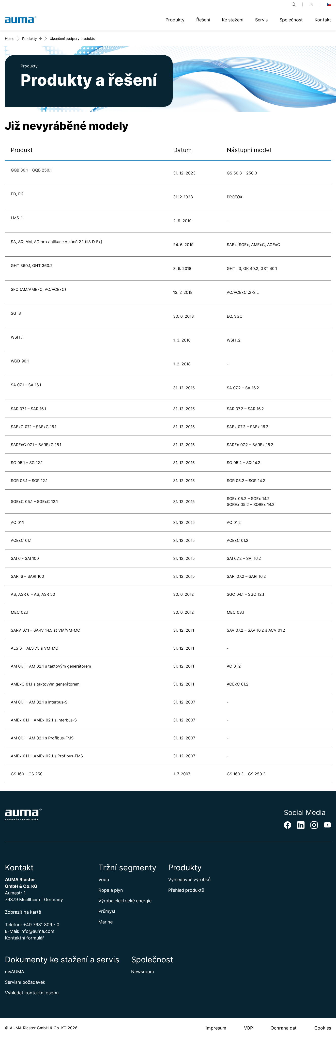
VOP (248, 1028)
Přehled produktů (186, 890)
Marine (105, 921)
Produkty (29, 38)
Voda (103, 879)
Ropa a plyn (110, 890)
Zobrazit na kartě (23, 912)
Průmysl (106, 911)
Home (9, 38)
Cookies (322, 1028)
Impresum (216, 1028)
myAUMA (14, 971)
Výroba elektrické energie (125, 900)
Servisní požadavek (25, 982)
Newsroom (142, 971)
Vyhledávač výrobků (189, 879)
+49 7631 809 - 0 (41, 924)
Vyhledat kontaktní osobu (32, 992)
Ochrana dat (284, 1028)
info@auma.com (37, 931)
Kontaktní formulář (24, 937)
